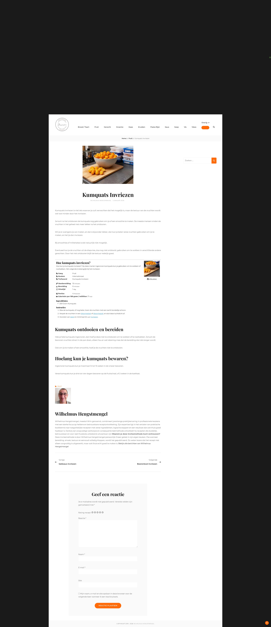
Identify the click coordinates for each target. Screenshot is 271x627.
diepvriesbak (86, 314)
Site (80, 580)
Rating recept (84, 513)
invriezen (94, 317)
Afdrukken (153, 279)
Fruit (97, 127)
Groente (119, 127)
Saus (167, 127)
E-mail (81, 567)
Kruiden (141, 127)
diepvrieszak (98, 314)
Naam (81, 554)
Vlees (194, 127)
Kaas (131, 127)
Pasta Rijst (155, 127)
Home (124, 138)
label (72, 317)
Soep (176, 127)
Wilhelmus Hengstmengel (100, 200)
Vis (185, 127)
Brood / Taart (83, 127)
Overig (204, 123)
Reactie (82, 518)
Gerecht (107, 127)
